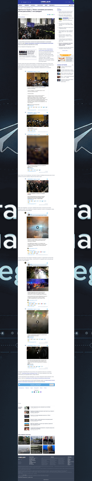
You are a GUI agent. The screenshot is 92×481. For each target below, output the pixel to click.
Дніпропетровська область (45, 461)
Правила (19, 463)
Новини (20, 5)
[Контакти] (73, 2)
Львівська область (52, 461)
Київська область (52, 459)
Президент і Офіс (32, 458)
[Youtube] (25, 2)
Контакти (20, 462)
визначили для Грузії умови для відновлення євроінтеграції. (38, 378)
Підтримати (51, 5)
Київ (42, 458)
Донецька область (44, 462)
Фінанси (69, 464)
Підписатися (51, 384)
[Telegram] (23, 2)
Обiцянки (27, 5)
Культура (69, 460)
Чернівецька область (61, 463)
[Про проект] (73, 0)
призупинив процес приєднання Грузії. (29, 373)
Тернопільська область (61, 459)
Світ (32, 7)
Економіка (69, 459)
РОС (21, 459)
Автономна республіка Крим (46, 459)
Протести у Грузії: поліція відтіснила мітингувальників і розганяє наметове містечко (41, 420)
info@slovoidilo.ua (46, 479)
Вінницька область (44, 460)
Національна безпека (71, 461)
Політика (69, 462)
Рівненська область (53, 464)
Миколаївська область (53, 462)
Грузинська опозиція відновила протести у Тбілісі (40, 416)
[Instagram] (27, 2)
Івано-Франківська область (54, 458)
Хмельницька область (61, 461)
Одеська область (52, 463)
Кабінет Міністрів (32, 460)
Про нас (19, 461)
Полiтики (33, 5)
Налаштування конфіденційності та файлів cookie (25, 477)
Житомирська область (45, 463)
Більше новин (64, 50)
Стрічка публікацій (27, 7)
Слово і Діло (20, 7)
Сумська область (60, 458)
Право (68, 463)
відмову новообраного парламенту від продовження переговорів (39, 43)
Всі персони (31, 464)
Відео (46, 5)
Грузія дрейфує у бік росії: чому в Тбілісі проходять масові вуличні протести (31, 52)
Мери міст (31, 463)
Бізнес (69, 458)
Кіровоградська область (53, 460)
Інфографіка (40, 5)
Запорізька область (44, 464)
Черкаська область (61, 462)
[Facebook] (21, 2)
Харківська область (61, 460)
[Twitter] (28, 2)
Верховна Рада (32, 459)
